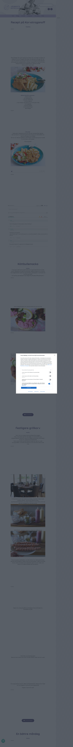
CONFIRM (29, 387)
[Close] (55, 355)
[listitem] (36, 370)
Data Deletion (30, 391)
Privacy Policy (42, 391)
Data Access (36, 391)
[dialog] (36, 373)
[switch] (49, 372)
